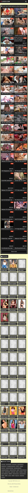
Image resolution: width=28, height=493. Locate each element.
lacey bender (13, 377)
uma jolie (3, 337)
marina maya (4, 457)
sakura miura (13, 470)
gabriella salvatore (13, 270)
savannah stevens (22, 377)
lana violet (21, 270)
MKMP (10, 473)
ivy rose (20, 430)
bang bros (4, 466)
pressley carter (22, 404)
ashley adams (4, 417)
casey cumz (4, 377)
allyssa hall (21, 297)
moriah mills (4, 270)
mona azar (3, 310)
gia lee (2, 323)
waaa (17, 471)
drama (3, 477)
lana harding (13, 310)
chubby (21, 471)
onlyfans (22, 475)
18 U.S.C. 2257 (11, 483)
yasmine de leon (5, 364)
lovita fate (3, 297)
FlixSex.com (5, 1)
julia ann (13, 471)
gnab (18, 470)
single (21, 466)
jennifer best (13, 444)
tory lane (12, 350)
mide (25, 471)
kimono (3, 468)
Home (11, 486)
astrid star (3, 350)
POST (17, 466)
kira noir (3, 404)
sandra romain (21, 323)
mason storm (4, 430)
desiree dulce (21, 310)
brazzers (14, 464)
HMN (6, 475)
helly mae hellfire (5, 283)
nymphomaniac (5, 470)
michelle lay (13, 323)
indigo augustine (22, 364)
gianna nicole (21, 283)
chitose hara (23, 473)
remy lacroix (21, 337)
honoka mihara (17, 468)
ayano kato (7, 471)
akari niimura (23, 470)
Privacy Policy (17, 483)
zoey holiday (4, 390)
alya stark (12, 404)
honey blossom (22, 350)
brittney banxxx (13, 430)
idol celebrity (5, 473)
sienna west (13, 390)
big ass (17, 475)
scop (3, 471)
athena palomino (22, 417)
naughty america (11, 466)
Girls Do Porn (10, 490)
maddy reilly (21, 457)
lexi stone (12, 457)
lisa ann (3, 464)
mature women (9, 468)
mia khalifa (8, 464)
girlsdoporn (20, 464)
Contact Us (15, 486)
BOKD (13, 475)
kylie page (20, 390)
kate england (13, 283)
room (9, 475)
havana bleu (13, 297)
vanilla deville (13, 337)
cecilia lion (12, 417)
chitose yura (16, 473)
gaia (2, 444)
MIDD (3, 475)
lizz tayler (20, 444)
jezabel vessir (13, 364)
